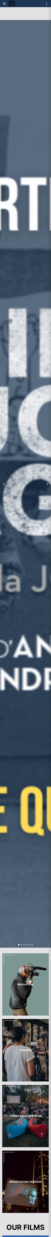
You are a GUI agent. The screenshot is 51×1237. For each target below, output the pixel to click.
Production (25, 984)
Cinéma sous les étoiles (25, 1116)
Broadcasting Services (25, 1181)
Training (25, 1050)
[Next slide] (47, 484)
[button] (19, 944)
